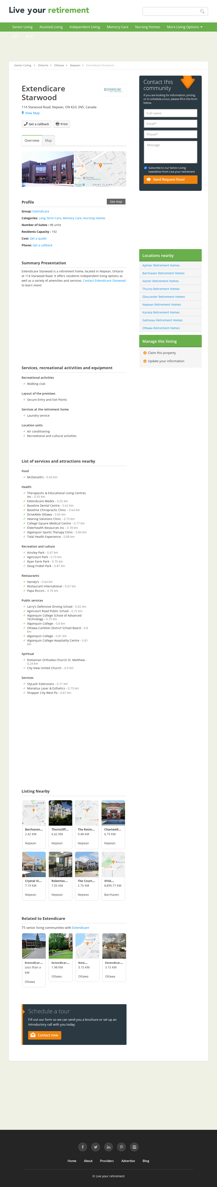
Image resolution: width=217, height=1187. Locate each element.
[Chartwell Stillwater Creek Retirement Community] (113, 813)
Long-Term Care (50, 218)
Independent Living (85, 27)
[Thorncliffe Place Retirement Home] (60, 813)
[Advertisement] (122, 46)
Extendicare (40, 211)
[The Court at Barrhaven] (87, 864)
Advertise (128, 1161)
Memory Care (117, 27)
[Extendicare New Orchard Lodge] (114, 946)
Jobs (15, 36)
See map (116, 202)
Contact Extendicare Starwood (104, 281)
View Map (32, 113)
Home (72, 1161)
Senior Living (22, 27)
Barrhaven (111, 895)
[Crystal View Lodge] (34, 864)
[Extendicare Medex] (34, 946)
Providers (107, 1161)
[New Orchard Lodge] (87, 946)
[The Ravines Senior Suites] (87, 813)
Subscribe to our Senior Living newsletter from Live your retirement (171, 169)
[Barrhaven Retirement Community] (34, 813)
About (88, 1161)
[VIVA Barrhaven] (113, 864)
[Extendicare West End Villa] (61, 946)
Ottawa (30, 982)
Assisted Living (51, 27)
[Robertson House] (60, 864)
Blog (29, 36)
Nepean (30, 843)
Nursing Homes (147, 27)
